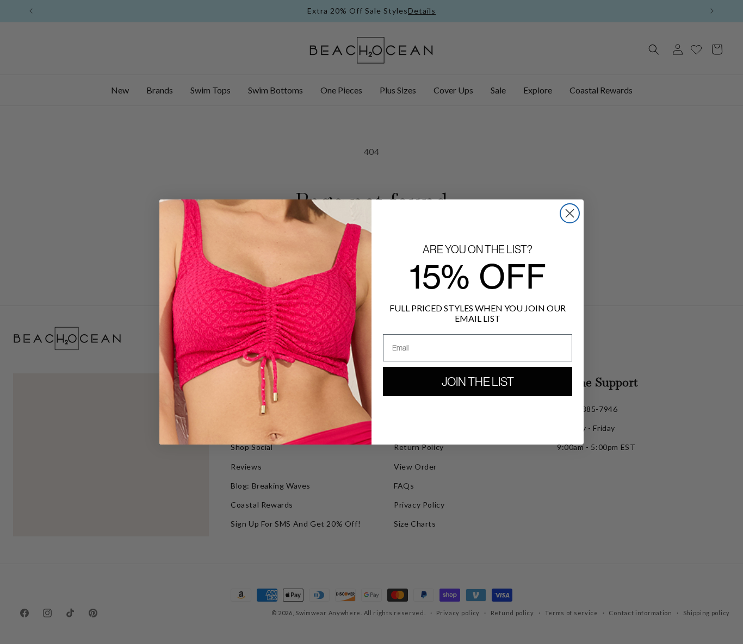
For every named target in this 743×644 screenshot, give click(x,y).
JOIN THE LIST (478, 381)
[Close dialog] (569, 213)
